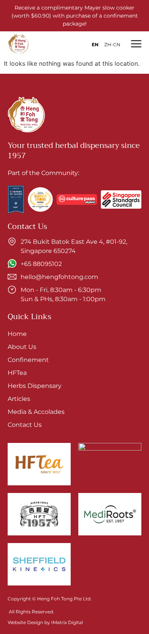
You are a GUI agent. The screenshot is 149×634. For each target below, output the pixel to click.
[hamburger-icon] (135, 44)
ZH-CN (112, 44)
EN (95, 44)
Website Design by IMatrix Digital (45, 622)
